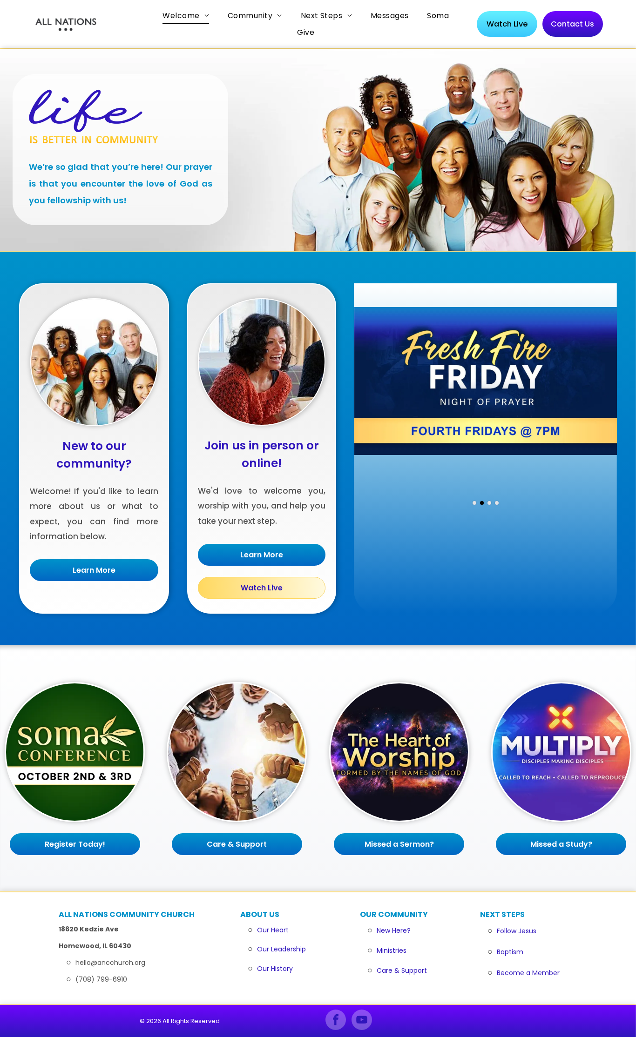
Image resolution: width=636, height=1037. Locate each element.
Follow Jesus (516, 931)
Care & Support (402, 970)
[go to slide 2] (482, 503)
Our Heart (273, 930)
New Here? (394, 930)
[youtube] (362, 1021)
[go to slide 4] (497, 503)
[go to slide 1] (474, 503)
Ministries (391, 950)
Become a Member (528, 972)
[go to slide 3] (489, 503)
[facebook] (335, 1021)
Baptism (510, 952)
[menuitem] (185, 15)
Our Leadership (281, 949)
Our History (275, 968)
